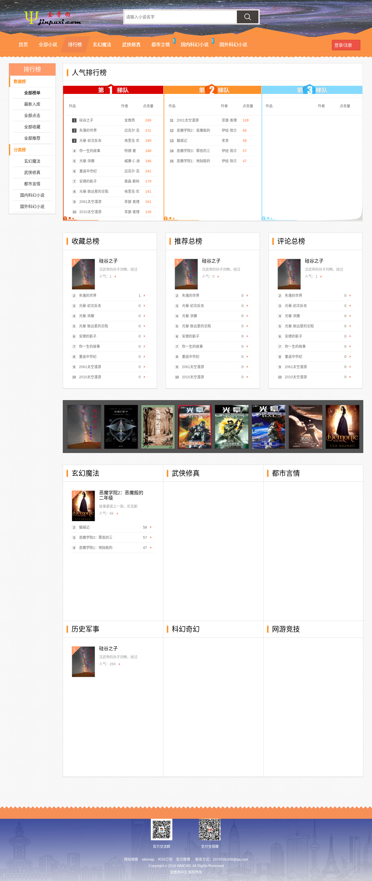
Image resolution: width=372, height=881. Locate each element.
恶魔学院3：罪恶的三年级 (193, 152)
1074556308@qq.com (230, 859)
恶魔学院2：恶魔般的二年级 (193, 132)
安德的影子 (88, 181)
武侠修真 (32, 172)
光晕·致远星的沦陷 (93, 192)
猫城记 (182, 141)
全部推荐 (32, 138)
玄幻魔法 (32, 161)
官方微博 (183, 859)
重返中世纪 (88, 171)
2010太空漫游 (90, 212)
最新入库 (32, 104)
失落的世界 (88, 131)
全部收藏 (32, 126)
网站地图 (131, 859)
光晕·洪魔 (86, 161)
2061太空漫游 (90, 202)
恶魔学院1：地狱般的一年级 (193, 162)
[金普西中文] (61, 26)
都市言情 (32, 183)
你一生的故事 (89, 151)
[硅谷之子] (83, 274)
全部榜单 (32, 92)
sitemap (148, 859)
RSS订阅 (165, 859)
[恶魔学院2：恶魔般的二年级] (83, 506)
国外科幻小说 (32, 206)
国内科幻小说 (32, 195)
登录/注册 (342, 45)
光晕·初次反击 (90, 141)
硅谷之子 (86, 120)
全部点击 (32, 115)
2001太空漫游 (188, 120)
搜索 (247, 16)
